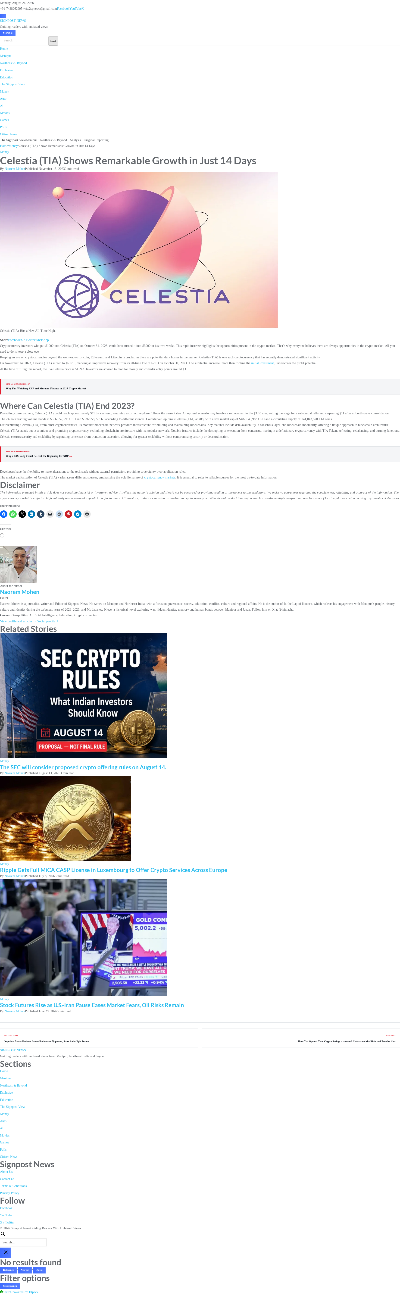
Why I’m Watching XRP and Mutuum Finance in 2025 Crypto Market (48, 388)
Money (4, 91)
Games (4, 120)
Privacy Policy (9, 1193)
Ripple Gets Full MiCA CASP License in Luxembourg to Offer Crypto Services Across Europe (113, 869)
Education (6, 77)
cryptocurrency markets (159, 477)
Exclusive (6, 70)
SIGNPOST (13, 20)
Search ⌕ (8, 32)
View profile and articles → (18, 621)
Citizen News (8, 134)
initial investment (262, 363)
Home (4, 48)
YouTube (75, 8)
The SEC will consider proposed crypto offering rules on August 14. (83, 767)
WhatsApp (42, 340)
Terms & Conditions (13, 1186)
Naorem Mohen (15, 169)
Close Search (10, 1286)
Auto (3, 98)
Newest (25, 1270)
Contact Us (7, 1179)
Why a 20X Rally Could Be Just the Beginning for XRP (39, 456)
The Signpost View (12, 84)
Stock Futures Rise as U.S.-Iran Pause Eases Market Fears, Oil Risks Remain (92, 1005)
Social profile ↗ (48, 621)
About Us (6, 1172)
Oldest (39, 1270)
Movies (4, 113)
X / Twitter (28, 340)
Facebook (63, 8)
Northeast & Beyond (13, 63)
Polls (3, 127)
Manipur (5, 56)
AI (1, 106)
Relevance (8, 1270)
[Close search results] (5, 1253)
